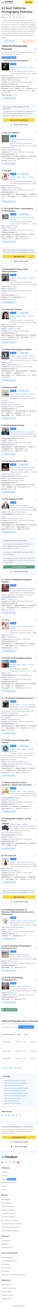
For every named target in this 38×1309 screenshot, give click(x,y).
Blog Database (6, 1203)
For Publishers (6, 1240)
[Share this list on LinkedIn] (14, 17)
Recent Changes (6, 1291)
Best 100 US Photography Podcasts (15, 1080)
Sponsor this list (27, 41)
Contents (18, 14)
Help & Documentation (9, 1288)
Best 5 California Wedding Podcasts (15, 1090)
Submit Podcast (9, 41)
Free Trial (29, 2)
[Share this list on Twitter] (10, 17)
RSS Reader (5, 1244)
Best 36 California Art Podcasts (14, 1085)
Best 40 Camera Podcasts (12, 1098)
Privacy (3, 1186)
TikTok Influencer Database (10, 1231)
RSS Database (6, 1199)
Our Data (4, 1176)
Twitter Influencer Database (10, 1227)
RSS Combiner (6, 1268)
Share (3, 17)
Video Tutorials (6, 1284)
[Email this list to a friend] (20, 17)
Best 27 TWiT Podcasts (11, 1101)
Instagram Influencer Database (11, 1224)
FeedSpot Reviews (7, 1182)
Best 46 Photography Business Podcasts (16, 1093)
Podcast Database (7, 1206)
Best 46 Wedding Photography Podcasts (16, 1088)
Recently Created (7, 1295)
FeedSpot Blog (6, 1298)
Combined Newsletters (9, 1261)
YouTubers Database (8, 1217)
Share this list (7, 1111)
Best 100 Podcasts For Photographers (16, 1083)
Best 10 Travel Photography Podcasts (16, 1095)
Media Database (6, 1247)
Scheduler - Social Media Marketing (13, 1275)
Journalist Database (8, 1213)
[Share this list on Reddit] (17, 17)
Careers (8, 1179)
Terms (3, 1189)
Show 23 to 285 (10, 1010)
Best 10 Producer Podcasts (13, 1103)
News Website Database (9, 1220)
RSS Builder (5, 1271)
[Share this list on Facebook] (7, 17)
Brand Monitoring (7, 1257)
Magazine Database (8, 1210)
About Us (4, 1172)
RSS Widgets (5, 1264)
